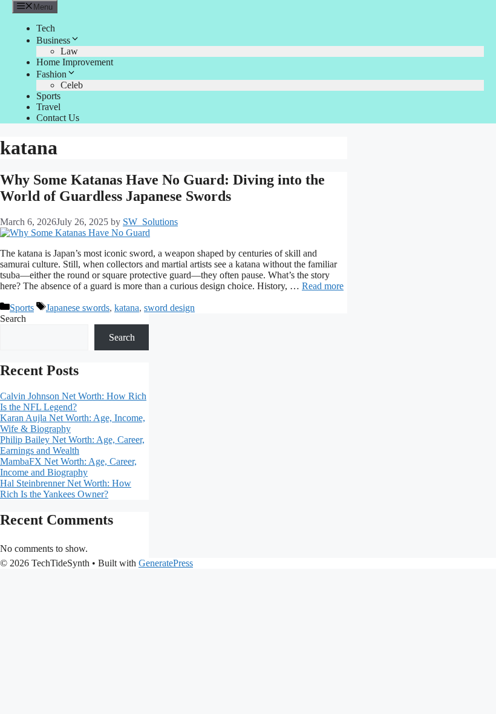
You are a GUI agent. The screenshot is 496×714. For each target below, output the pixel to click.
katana (126, 308)
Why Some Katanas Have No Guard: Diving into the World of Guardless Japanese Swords (162, 188)
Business (53, 40)
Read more (323, 286)
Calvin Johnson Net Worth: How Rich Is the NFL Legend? (73, 401)
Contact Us (57, 118)
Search (13, 318)
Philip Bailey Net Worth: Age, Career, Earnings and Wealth (72, 445)
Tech (45, 28)
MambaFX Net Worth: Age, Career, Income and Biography (68, 466)
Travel (48, 107)
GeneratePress (166, 563)
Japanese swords (77, 308)
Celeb (71, 85)
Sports (48, 96)
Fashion (51, 74)
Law (69, 51)
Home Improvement (74, 62)
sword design (169, 308)
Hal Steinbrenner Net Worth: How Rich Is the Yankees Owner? (65, 488)
